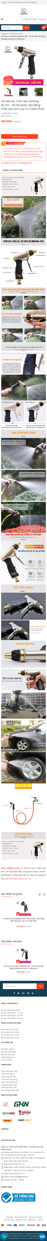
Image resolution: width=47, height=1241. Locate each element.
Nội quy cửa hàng (7, 1054)
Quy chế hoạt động (8, 1052)
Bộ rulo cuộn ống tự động (10, 1010)
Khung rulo (32, 1220)
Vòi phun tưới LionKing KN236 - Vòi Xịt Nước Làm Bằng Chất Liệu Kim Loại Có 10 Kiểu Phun (23, 919)
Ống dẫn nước (21, 1220)
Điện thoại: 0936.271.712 (14, 1164)
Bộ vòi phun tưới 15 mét (10, 1035)
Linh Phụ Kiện (9, 1220)
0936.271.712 (9, 163)
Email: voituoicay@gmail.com (16, 1176)
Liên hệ (40, 1220)
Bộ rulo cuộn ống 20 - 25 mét (12, 1015)
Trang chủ (9, 1217)
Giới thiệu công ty (7, 1049)
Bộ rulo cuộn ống (35, 1217)
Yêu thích (25, 19)
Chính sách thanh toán (9, 1082)
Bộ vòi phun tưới (21, 1217)
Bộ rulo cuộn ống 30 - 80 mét (12, 1018)
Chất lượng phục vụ (8, 1057)
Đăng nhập (41, 19)
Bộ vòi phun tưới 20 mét (10, 1038)
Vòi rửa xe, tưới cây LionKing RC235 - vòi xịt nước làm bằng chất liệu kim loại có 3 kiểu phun (23, 967)
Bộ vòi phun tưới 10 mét (10, 1032)
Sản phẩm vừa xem (11, 941)
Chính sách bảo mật (8, 1077)
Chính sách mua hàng (9, 1079)
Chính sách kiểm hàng (9, 1071)
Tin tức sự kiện (6, 1060)
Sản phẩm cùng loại (11, 893)
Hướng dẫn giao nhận (9, 1085)
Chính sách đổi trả (7, 1074)
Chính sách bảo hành (9, 1087)
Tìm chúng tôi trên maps (10, 1090)
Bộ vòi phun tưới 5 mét (9, 1029)
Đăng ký (34, 19)
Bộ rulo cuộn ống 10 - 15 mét (12, 1013)
